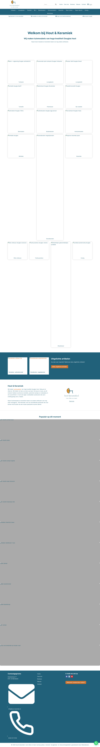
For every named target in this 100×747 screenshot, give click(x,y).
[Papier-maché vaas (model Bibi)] (50, 511)
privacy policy (40, 745)
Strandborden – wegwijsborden (37, 372)
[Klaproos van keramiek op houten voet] (50, 655)
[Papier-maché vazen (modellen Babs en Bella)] (50, 450)
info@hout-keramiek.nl (14, 709)
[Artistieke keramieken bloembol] (50, 532)
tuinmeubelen (17, 389)
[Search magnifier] (56, 4)
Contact (84, 4)
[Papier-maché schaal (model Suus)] (50, 429)
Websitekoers (85, 745)
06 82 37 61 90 (12, 738)
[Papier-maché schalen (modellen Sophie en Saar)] (50, 470)
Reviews (72, 4)
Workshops (50, 13)
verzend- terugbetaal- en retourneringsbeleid (58, 745)
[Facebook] (66, 676)
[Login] (88, 4)
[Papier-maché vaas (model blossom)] (50, 491)
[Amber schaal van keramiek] (50, 635)
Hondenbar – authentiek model (16, 372)
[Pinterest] (72, 676)
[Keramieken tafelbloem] (50, 552)
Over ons (66, 4)
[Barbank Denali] (50, 573)
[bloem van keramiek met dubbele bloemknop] (50, 614)
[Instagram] (69, 676)
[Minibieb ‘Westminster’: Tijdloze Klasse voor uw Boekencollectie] (50, 594)
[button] (96, 743)
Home (61, 4)
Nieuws (78, 4)
